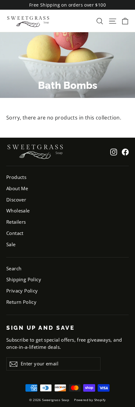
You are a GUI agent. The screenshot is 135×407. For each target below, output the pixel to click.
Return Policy (21, 302)
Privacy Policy (22, 290)
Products (16, 177)
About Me (17, 188)
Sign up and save (40, 327)
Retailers (16, 222)
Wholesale (18, 210)
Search (13, 268)
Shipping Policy (23, 279)
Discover (16, 199)
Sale (11, 244)
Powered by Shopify (89, 400)
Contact (15, 233)
